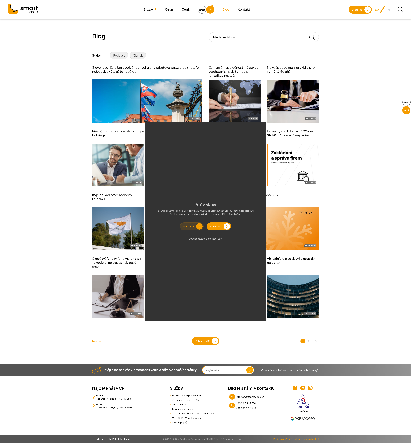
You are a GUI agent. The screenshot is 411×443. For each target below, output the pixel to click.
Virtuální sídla (179, 404)
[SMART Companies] (23, 9)
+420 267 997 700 (246, 403)
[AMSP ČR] (303, 401)
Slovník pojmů (179, 422)
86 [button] (316, 340)
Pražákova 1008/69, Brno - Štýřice (114, 407)
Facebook (295, 388)
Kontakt (243, 9)
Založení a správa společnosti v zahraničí (193, 413)
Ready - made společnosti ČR (187, 395)
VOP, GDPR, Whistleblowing (187, 418)
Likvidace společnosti (183, 409)
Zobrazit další (202, 341)
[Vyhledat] (313, 37)
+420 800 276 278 (246, 408)
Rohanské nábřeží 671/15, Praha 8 (113, 398)
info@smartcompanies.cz (250, 396)
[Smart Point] (406, 105)
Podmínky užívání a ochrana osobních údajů (296, 439)
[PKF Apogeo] (303, 419)
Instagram (310, 388)
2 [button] (308, 340)
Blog (225, 9)
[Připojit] (249, 370)
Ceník (186, 9)
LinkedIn (302, 388)
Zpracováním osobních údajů (303, 370)
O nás (169, 9)
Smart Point (206, 9)
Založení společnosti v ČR (185, 400)
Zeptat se (357, 9)
